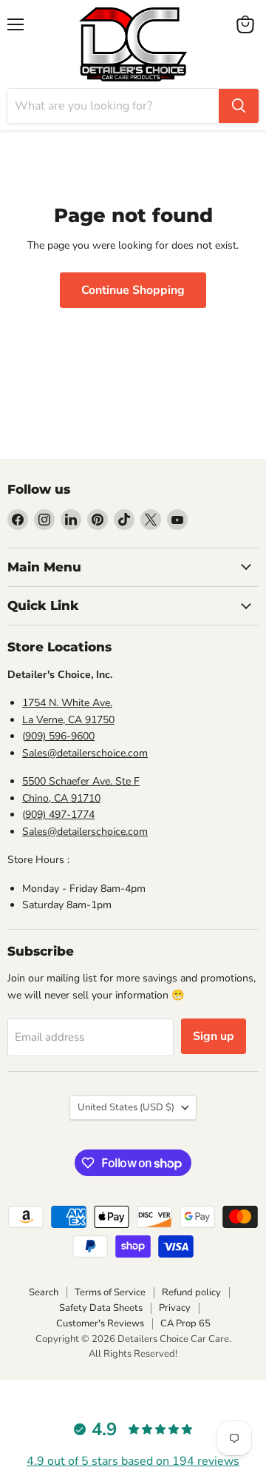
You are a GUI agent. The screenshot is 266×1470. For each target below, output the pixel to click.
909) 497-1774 (60, 815)
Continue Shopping (133, 290)
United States (126, 1107)
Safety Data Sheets (101, 1308)
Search (43, 1292)
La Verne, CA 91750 (68, 720)
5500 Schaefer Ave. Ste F (81, 781)
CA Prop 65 (185, 1323)
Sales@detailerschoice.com (85, 753)
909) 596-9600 (60, 736)
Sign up (213, 1036)
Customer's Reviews (100, 1323)
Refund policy (191, 1292)
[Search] (239, 106)
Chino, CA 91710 (61, 798)
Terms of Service (110, 1292)
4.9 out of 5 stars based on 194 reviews (133, 1461)
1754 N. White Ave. (67, 703)
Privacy (175, 1308)
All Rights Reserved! (133, 1353)
